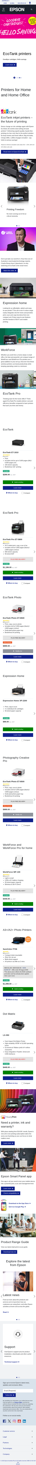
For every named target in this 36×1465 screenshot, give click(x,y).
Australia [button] (5, 0)
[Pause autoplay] (14, 78)
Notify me (18, 651)
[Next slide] (34, 30)
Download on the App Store (19, 1203)
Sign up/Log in (22, 3)
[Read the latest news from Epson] (18, 1281)
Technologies (7, 1448)
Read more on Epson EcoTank (13, 152)
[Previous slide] (1, 30)
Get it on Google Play (16, 1207)
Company (6, 1454)
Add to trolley (18, 482)
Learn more (9, 65)
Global (12, 3)
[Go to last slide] (1, 206)
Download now (8, 1252)
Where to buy (13, 493)
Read (5, 1312)
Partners (6, 1442)
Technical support (11, 1362)
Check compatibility (10, 1193)
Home (5, 3)
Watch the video (8, 270)
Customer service (9, 1431)
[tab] (18, 77)
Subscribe (8, 1395)
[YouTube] (19, 1421)
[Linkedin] (24, 1421)
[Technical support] (18, 1334)
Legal (5, 1437)
